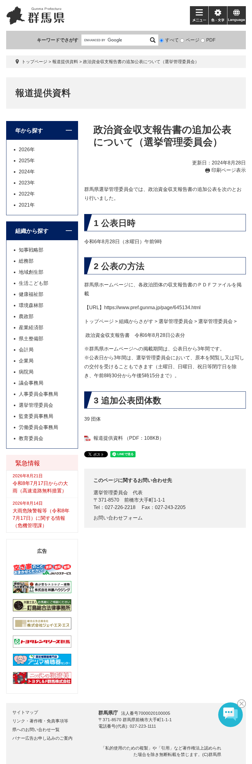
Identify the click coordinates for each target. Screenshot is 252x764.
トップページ (34, 61)
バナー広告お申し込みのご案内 (42, 738)
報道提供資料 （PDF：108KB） (128, 438)
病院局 (26, 371)
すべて (172, 39)
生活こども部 (33, 283)
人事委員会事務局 (38, 394)
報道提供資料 (65, 61)
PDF (210, 39)
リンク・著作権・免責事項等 (40, 720)
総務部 (26, 261)
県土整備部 (31, 338)
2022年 (27, 193)
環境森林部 (31, 305)
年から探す (29, 130)
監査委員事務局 (36, 416)
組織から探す (32, 231)
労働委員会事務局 (38, 427)
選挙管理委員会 (110, 492)
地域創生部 (31, 272)
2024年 (27, 171)
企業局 (26, 360)
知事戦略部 (31, 250)
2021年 (27, 205)
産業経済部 (31, 327)
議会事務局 (31, 383)
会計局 (26, 349)
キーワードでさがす (57, 39)
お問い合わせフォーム (118, 517)
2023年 (27, 182)
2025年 (27, 160)
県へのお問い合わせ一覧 (36, 729)
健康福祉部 (31, 294)
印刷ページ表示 (228, 170)
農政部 (26, 316)
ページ (192, 39)
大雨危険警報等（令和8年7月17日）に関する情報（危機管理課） (41, 518)
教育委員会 (31, 438)
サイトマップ (25, 712)
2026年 (27, 149)
